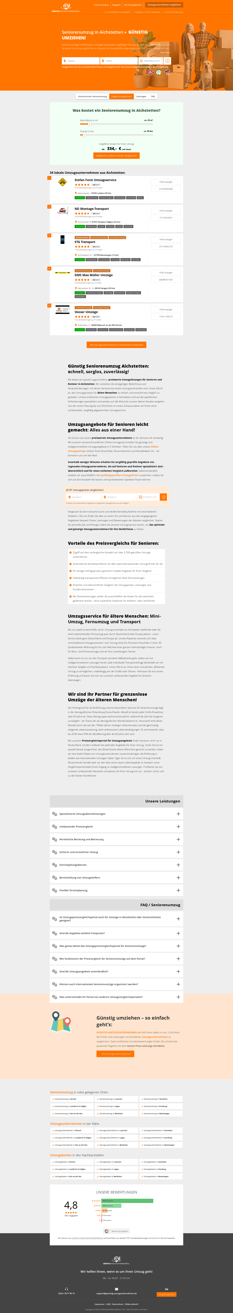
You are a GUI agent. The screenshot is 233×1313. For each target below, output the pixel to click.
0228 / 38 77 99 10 (66, 1293)
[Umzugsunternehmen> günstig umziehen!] (163, 497)
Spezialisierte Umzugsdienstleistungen (82, 813)
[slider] (89, 124)
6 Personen (107, 1215)
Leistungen (141, 96)
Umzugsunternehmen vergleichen (164, 4)
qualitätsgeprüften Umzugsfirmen (119, 475)
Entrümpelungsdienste (73, 864)
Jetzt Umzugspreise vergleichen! (116, 1053)
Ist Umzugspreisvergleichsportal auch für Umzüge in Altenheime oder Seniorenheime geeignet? (110, 919)
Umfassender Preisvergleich (76, 826)
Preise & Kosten (101, 5)
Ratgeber (116, 5)
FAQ (153, 96)
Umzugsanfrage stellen (166, 1294)
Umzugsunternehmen (155, 1037)
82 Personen (107, 1211)
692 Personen (108, 1201)
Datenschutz (117, 1304)
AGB (108, 1304)
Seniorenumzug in (65, 1099)
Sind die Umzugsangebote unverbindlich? (83, 971)
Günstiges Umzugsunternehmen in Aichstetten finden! (167, 60)
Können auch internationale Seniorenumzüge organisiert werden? (98, 984)
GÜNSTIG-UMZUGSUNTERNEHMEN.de (118, 1032)
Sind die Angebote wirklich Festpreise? (82, 933)
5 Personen (107, 1220)
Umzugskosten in (65, 1162)
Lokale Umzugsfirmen (121, 96)
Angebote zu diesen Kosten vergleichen (116, 155)
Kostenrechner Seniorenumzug (92, 96)
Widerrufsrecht (131, 1304)
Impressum (99, 1304)
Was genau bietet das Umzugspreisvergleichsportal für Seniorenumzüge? (102, 946)
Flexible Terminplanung (73, 890)
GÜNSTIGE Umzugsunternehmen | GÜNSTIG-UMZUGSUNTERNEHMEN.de (67, 7)
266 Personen (108, 1206)
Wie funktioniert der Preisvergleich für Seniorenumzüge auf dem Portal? (102, 958)
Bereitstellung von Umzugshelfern (79, 877)
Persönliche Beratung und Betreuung (81, 839)
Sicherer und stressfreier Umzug (78, 852)
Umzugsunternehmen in (68, 1130)
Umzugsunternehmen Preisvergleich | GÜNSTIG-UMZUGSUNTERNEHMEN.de (116, 1260)
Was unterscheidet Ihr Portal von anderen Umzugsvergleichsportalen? (101, 997)
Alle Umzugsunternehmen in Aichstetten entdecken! (116, 344)
